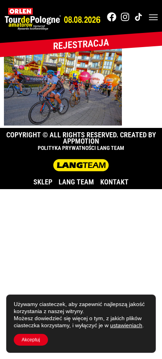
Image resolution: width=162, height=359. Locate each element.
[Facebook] (111, 17)
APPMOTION (81, 141)
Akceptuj (31, 340)
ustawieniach (126, 325)
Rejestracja (81, 44)
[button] (153, 18)
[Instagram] (125, 17)
